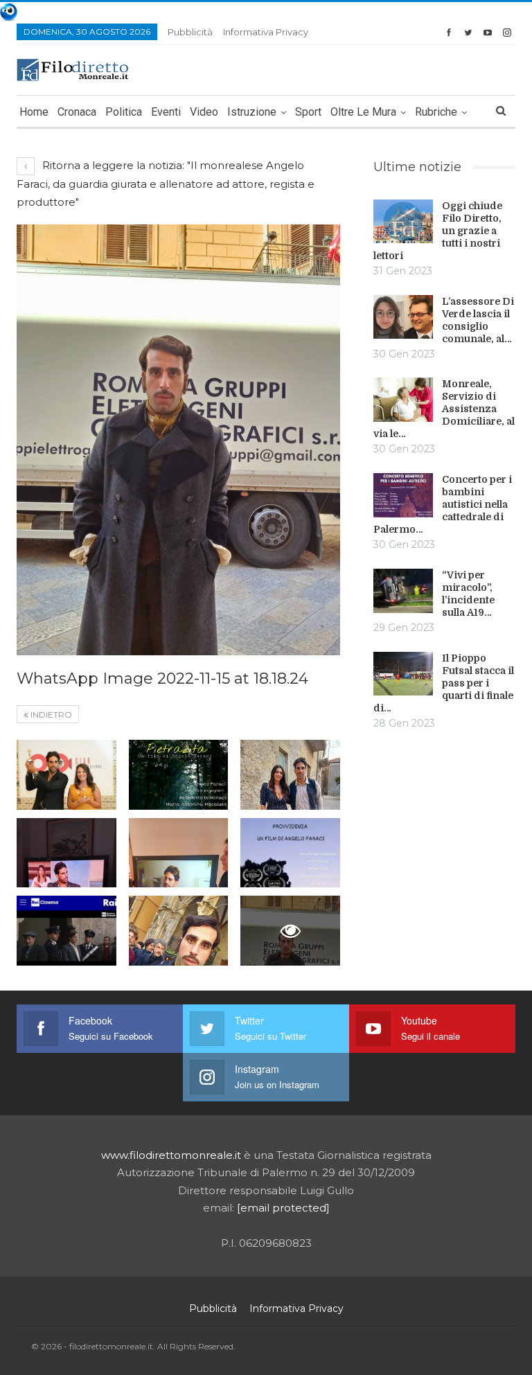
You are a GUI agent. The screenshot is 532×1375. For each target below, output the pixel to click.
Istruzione (251, 111)
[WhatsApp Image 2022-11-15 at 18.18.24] (66, 774)
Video (204, 111)
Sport (308, 111)
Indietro (50, 714)
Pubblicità (190, 31)
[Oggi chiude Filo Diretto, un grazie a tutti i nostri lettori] (403, 221)
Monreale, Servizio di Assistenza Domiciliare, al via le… (444, 408)
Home (33, 111)
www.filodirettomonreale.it (171, 1155)
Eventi (166, 111)
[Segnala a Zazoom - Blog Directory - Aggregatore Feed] (8, 10)
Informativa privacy (265, 31)
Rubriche (436, 111)
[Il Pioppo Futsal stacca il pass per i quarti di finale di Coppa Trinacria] (403, 674)
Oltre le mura (363, 111)
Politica (123, 111)
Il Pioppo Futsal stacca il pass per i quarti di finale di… (443, 683)
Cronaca (76, 111)
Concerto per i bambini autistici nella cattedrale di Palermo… (442, 504)
